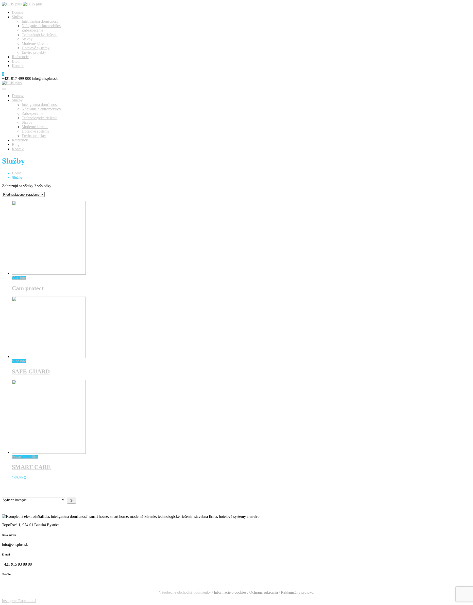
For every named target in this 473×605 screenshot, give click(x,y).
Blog (15, 61)
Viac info (19, 278)
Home (16, 173)
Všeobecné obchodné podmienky (185, 592)
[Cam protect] (49, 273)
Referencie (20, 57)
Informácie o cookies (230, 592)
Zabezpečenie (32, 30)
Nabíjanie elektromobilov (41, 26)
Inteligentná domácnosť (40, 21)
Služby (17, 17)
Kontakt (18, 66)
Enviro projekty (34, 52)
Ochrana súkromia (264, 592)
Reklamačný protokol (297, 592)
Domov (18, 12)
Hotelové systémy (36, 48)
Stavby (27, 39)
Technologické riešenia (39, 35)
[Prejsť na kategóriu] (71, 501)
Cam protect (28, 288)
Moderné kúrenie (35, 43)
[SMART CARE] (49, 452)
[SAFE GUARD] (49, 356)
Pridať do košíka (25, 457)
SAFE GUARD (31, 371)
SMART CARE (31, 467)
